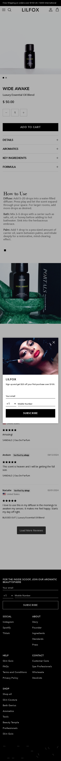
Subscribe (30, 413)
